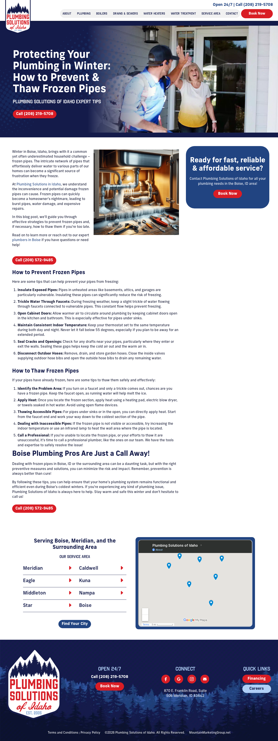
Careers (256, 689)
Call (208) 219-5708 (34, 114)
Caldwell (88, 568)
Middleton (34, 593)
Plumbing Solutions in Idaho (39, 184)
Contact (232, 13)
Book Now (257, 13)
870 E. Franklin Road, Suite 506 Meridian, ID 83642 (185, 693)
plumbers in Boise (26, 240)
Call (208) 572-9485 (34, 260)
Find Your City (75, 624)
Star (27, 605)
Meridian (33, 568)
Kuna (84, 580)
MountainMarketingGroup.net (209, 732)
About (67, 13)
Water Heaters (154, 13)
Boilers (102, 13)
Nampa (87, 593)
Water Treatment (183, 13)
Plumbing (84, 13)
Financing (257, 679)
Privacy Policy (90, 732)
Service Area (211, 13)
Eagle (29, 580)
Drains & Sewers (125, 13)
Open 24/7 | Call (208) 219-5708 (243, 5)
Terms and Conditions (63, 732)
